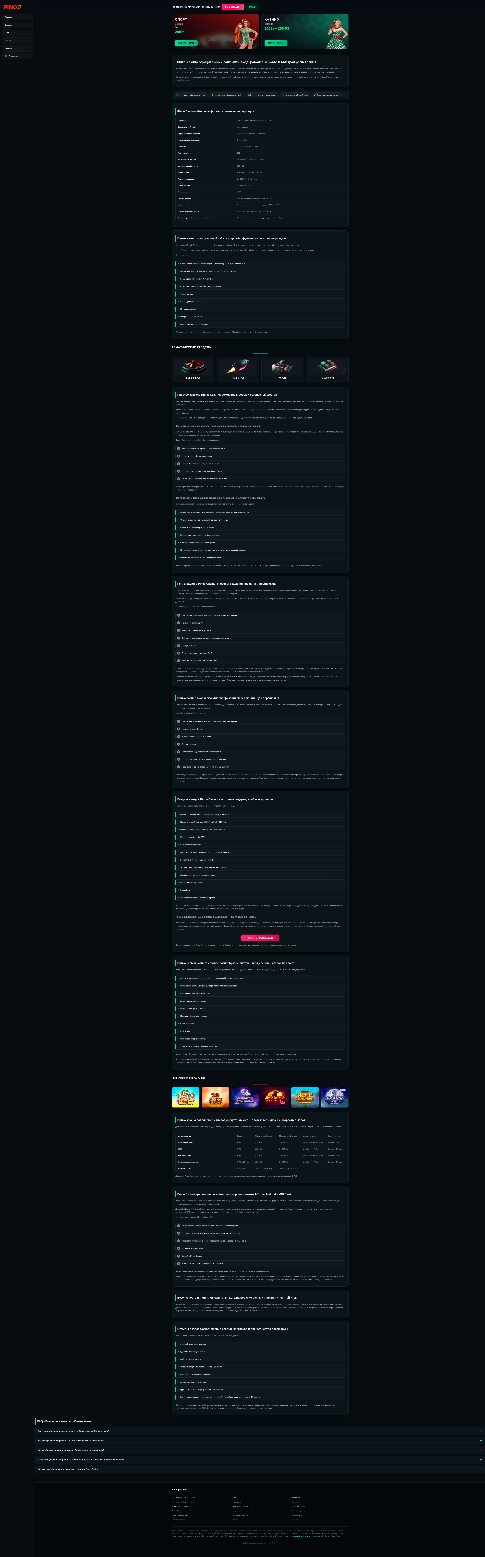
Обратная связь (298, 1506)
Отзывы (235, 1520)
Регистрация (232, 7)
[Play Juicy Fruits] (275, 1097)
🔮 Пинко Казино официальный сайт (226, 95)
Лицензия (296, 1497)
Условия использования (182, 1506)
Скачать (8, 40)
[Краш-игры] (238, 369)
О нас (234, 1497)
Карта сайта (297, 1515)
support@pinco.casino (302, 1536)
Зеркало (8, 25)
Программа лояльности (242, 1506)
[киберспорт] (327, 369)
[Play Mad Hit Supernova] (245, 1097)
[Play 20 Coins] (215, 1097)
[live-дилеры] (193, 369)
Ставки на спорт (12, 48)
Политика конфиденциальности (185, 1502)
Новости (295, 1520)
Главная (8, 17)
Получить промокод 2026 (260, 938)
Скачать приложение (300, 1511)
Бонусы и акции (238, 1511)
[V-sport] (283, 369)
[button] (479, 1541)
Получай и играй (276, 43)
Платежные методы (240, 1515)
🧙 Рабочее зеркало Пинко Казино (262, 95)
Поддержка (14, 56)
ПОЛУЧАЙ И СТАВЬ (186, 43)
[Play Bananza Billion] (185, 1097)
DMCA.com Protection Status (183, 1497)
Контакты (296, 1502)
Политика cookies (179, 1520)
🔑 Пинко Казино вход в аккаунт (327, 95)
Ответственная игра (180, 1515)
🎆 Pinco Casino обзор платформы (190, 95)
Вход (7, 33)
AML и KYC (176, 1511)
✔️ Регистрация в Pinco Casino (295, 95)
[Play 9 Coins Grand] (334, 1097)
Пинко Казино (272, 1543)
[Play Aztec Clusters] (305, 1097)
